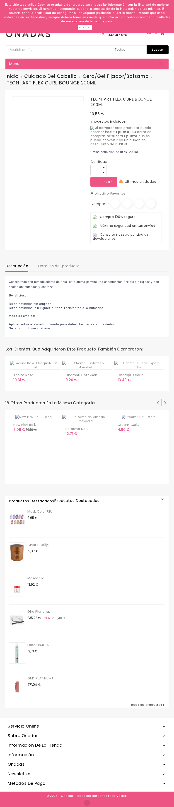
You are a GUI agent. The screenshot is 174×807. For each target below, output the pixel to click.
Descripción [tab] (16, 266)
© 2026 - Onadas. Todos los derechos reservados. (87, 796)
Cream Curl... (129, 424)
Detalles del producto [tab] (59, 266)
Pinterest (150, 203)
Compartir (115, 203)
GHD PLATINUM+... (41, 678)
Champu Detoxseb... (82, 375)
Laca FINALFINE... (40, 645)
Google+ (139, 203)
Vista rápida (36, 364)
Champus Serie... (132, 375)
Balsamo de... (76, 429)
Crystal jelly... (39, 545)
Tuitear (127, 203)
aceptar (85, 27)
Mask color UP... (40, 511)
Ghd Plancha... (39, 611)
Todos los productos (147, 704)
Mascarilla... (37, 578)
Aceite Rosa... (24, 375)
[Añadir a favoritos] (27, 364)
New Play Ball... (25, 424)
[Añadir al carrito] (18, 364)
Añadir (107, 182)
